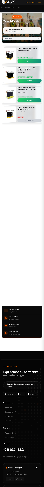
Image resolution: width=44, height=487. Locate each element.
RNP (21, 394)
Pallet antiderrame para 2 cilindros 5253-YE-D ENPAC (27, 88)
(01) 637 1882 (13, 450)
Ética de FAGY (10, 412)
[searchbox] (22, 7)
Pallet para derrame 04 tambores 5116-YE (26, 69)
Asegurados (9, 437)
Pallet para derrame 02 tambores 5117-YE (26, 108)
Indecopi (10, 394)
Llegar (11, 479)
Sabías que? (9, 416)
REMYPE (33, 394)
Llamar (20, 479)
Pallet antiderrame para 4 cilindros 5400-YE (27, 49)
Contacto (8, 420)
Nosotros (8, 408)
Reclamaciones (10, 433)
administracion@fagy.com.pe (16, 457)
